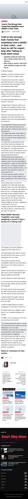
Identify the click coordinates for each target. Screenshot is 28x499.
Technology (3, 479)
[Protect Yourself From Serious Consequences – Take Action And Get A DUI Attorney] (4, 450)
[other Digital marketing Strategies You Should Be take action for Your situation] (4, 464)
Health (2, 488)
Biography (3, 482)
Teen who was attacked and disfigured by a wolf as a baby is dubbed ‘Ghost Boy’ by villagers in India (8, 378)
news (11, 357)
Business (3, 476)
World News (4, 21)
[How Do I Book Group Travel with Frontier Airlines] (20, 395)
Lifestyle (2, 485)
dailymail (6, 357)
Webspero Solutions (17, 496)
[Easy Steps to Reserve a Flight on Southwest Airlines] (8, 395)
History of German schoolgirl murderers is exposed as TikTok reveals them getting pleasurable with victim (20, 379)
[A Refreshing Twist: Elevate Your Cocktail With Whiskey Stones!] (4, 457)
